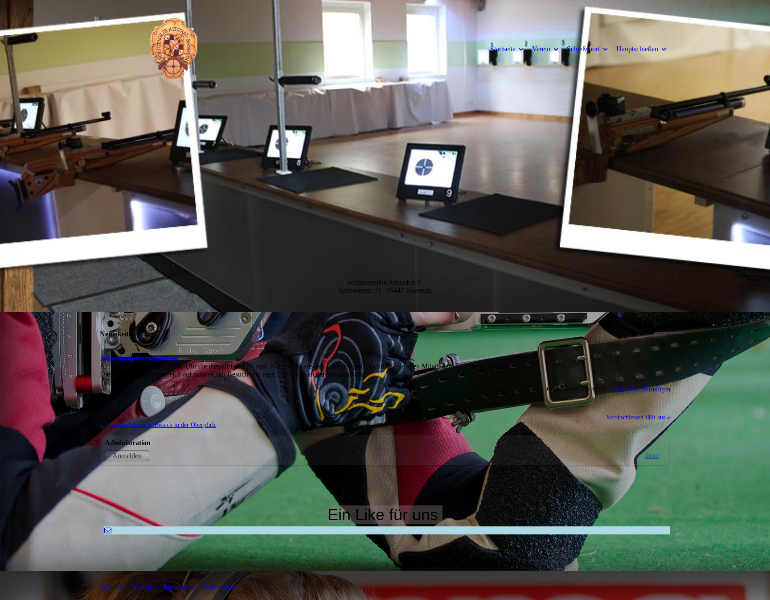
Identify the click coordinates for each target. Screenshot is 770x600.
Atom (651, 455)
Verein (541, 49)
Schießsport (583, 49)
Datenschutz (220, 587)
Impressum (179, 587)
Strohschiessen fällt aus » (638, 417)
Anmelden (127, 455)
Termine (111, 587)
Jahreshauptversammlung (139, 358)
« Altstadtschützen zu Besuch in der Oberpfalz (158, 424)
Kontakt (143, 587)
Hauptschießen (637, 49)
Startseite (503, 49)
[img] (173, 48)
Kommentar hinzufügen (640, 389)
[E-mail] (107, 530)
